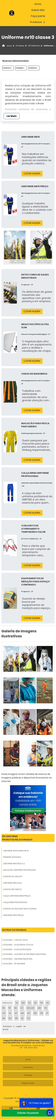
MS (35, 1013)
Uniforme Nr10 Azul (12, 883)
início (37, 4)
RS (4, 1008)
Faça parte (38, 16)
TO (28, 1018)
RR (16, 1018)
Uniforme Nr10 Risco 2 (14, 863)
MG (23, 1002)
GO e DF (30, 1008)
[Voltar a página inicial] (12, 13)
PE (10, 1008)
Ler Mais (12, 116)
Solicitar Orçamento (28, 1113)
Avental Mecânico (12, 889)
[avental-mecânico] (11, 722)
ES (29, 1002)
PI (47, 1013)
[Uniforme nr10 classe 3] (14, 245)
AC (4, 1013)
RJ (17, 1002)
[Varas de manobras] (10, 392)
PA (46, 1008)
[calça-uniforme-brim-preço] (28, 722)
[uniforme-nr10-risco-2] (45, 659)
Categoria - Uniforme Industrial (17, 959)
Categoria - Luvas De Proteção (16, 949)
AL (10, 1013)
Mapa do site (28, 1083)
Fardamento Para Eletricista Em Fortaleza (21, 68)
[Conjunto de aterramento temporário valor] (10, 545)
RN (4, 1018)
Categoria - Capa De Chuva (15, 940)
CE (22, 1008)
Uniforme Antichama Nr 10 (16, 850)
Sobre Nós (38, 10)
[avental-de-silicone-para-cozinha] (11, 753)
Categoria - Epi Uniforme (13, 963)
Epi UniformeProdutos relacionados (17, 838)
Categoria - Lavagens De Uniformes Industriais (24, 954)
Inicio (28, 1059)
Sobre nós (28, 1067)
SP (35, 1002)
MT (29, 1013)
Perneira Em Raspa (12, 857)
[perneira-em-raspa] (28, 659)
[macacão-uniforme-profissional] (11, 690)
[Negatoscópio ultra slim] (10, 342)
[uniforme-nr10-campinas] (45, 753)
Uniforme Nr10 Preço (13, 915)
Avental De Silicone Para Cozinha (19, 908)
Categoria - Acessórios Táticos (17, 944)
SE (22, 1018)
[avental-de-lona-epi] (28, 690)
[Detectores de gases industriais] (10, 293)
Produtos (36, 22)
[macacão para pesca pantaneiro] (10, 441)
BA (16, 1008)
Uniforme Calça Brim (34, 68)
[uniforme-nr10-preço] (28, 753)
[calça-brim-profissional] (45, 722)
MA (22, 1013)
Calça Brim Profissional (15, 902)
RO (10, 1018)
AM (39, 1008)
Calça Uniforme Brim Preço (16, 895)
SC (47, 1002)
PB (41, 1013)
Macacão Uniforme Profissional (19, 870)
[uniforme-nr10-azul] (45, 690)
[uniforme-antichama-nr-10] (11, 659)
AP (16, 1013)
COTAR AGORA (32, 173)
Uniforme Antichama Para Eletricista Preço (8, 68)
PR (41, 1002)
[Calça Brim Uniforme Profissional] (10, 492)
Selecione (7, 1002)
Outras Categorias (14, 929)
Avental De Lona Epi (12, 876)
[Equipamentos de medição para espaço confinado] (10, 598)
